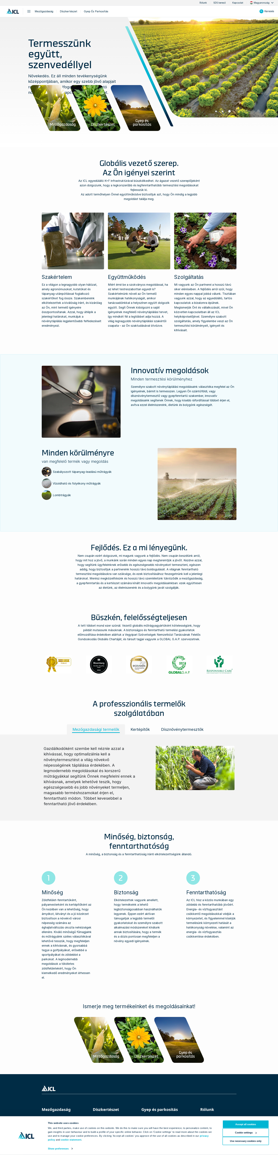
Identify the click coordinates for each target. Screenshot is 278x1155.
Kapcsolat (237, 3)
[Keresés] (261, 11)
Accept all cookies (245, 1124)
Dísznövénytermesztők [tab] (182, 729)
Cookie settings (244, 1132)
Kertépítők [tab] (140, 729)
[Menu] (29, 11)
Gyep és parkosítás (96, 11)
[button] (262, 2)
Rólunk (203, 3)
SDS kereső (219, 3)
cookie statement (71, 1139)
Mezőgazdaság (44, 11)
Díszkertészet (68, 11)
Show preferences (58, 1148)
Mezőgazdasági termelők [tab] (96, 729)
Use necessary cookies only (245, 1140)
